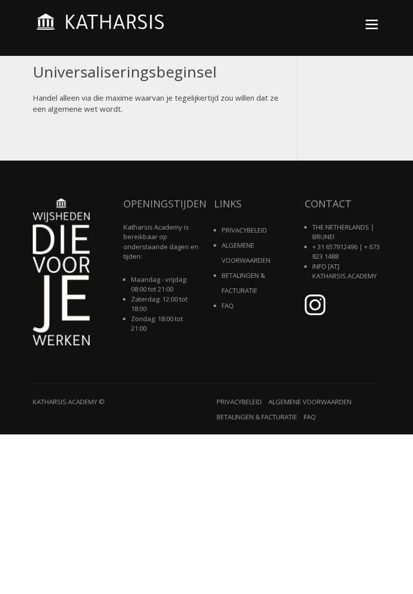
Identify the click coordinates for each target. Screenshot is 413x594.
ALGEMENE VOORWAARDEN (310, 401)
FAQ (228, 305)
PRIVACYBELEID (244, 230)
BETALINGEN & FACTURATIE (257, 416)
